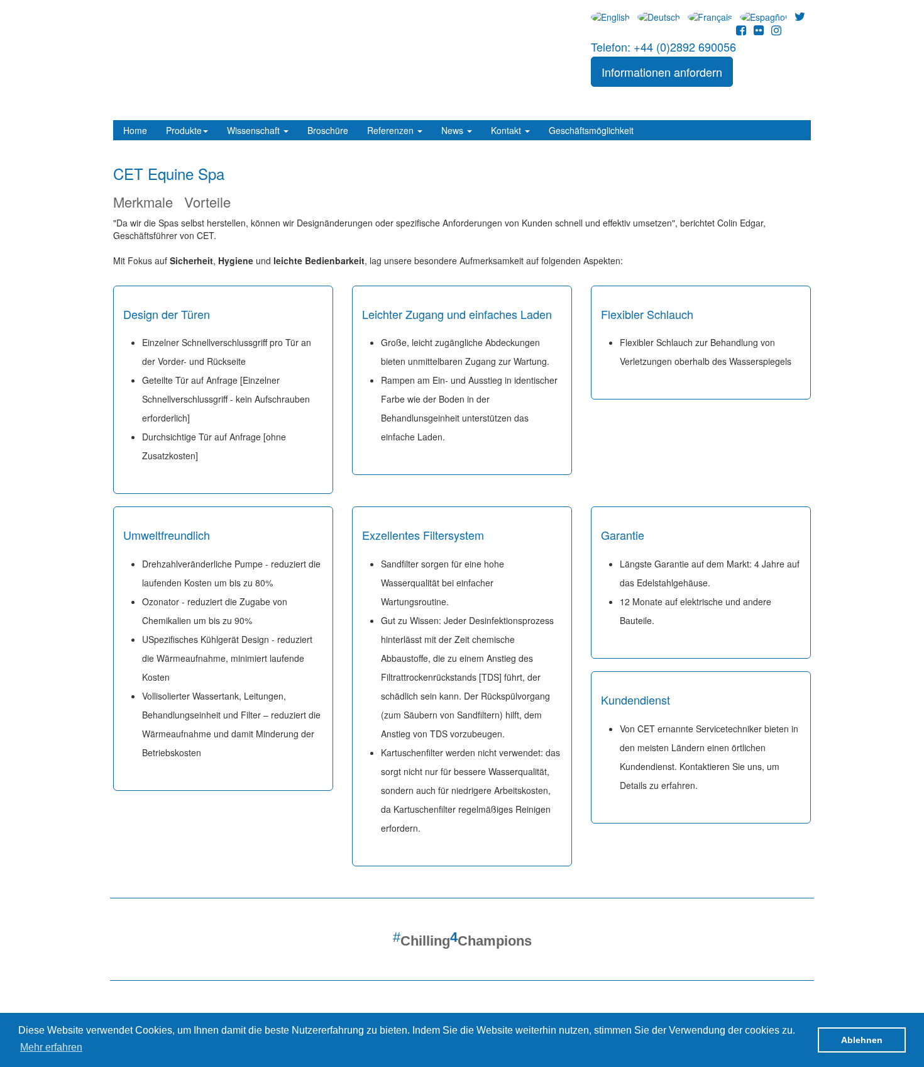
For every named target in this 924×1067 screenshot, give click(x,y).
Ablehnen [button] (862, 1040)
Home (135, 130)
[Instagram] (776, 29)
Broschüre (327, 130)
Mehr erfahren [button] (51, 1047)
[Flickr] (759, 29)
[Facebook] (741, 29)
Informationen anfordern (662, 72)
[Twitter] (800, 15)
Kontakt (507, 130)
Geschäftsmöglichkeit (591, 130)
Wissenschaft (254, 130)
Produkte (184, 130)
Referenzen (391, 130)
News (453, 130)
